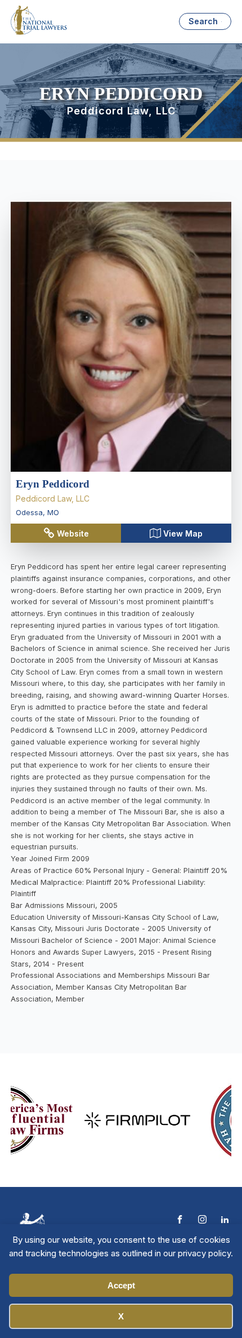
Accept (121, 1285)
